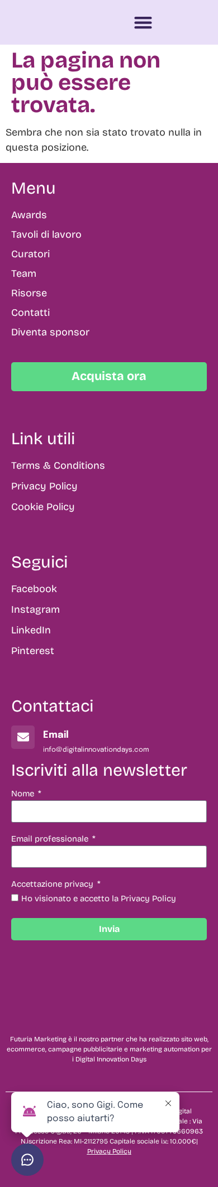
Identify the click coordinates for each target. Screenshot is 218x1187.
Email (56, 735)
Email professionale (51, 839)
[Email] (23, 737)
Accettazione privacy (53, 884)
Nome (23, 794)
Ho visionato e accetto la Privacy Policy (98, 898)
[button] (143, 22)
